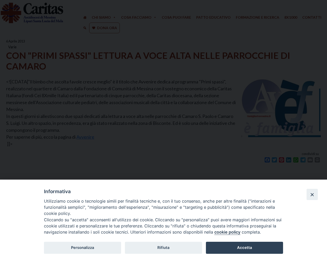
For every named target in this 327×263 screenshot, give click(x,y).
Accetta (244, 247)
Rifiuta (163, 247)
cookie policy (227, 232)
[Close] (312, 194)
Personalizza (82, 247)
